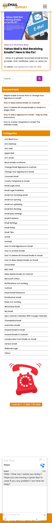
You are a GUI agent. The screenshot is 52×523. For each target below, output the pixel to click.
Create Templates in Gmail (17, 181)
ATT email (9, 158)
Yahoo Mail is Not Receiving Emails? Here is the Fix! (23, 50)
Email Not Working (13, 209)
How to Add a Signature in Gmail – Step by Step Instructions (25, 116)
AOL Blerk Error (11, 139)
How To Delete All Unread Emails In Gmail (23, 255)
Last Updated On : (27, 67)
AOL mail (8, 148)
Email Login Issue (12, 185)
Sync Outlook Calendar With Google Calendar (26, 316)
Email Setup (10, 227)
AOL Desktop (10, 144)
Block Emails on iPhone (15, 162)
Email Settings (11, 223)
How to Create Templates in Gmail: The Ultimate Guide (22, 123)
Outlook (8, 288)
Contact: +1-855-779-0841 (26, 404)
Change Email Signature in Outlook (20, 167)
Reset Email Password (15, 292)
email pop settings (13, 213)
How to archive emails (15, 251)
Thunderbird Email (13, 320)
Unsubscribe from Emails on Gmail (20, 339)
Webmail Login (11, 348)
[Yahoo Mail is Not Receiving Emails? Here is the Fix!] (26, 25)
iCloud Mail (10, 265)
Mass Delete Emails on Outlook (19, 274)
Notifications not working (16, 283)
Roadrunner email (13, 297)
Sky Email (9, 311)
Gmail (7, 237)
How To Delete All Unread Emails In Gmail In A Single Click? (25, 108)
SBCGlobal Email (12, 306)
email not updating (13, 204)
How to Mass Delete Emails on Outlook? (22, 103)
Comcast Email (11, 176)
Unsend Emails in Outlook (16, 334)
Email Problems (12, 218)
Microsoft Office (12, 278)
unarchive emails (12, 325)
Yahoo (7, 353)
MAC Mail (9, 269)
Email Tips (9, 232)
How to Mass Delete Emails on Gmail (21, 260)
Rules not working (13, 302)
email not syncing (13, 199)
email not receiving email (16, 45)
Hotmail (8, 241)
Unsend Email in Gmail (15, 330)
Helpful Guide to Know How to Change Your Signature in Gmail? (24, 96)
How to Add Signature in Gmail (19, 246)
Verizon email (11, 344)
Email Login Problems (14, 190)
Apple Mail (9, 153)
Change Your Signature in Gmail (19, 172)
